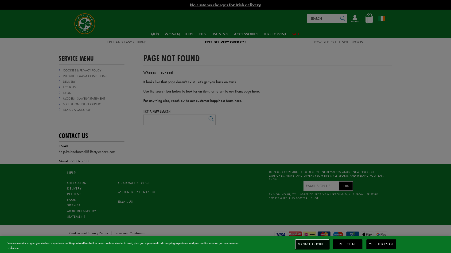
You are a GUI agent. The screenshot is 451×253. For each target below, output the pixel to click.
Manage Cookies (312, 244)
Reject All (348, 244)
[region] (225, 244)
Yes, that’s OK (381, 244)
